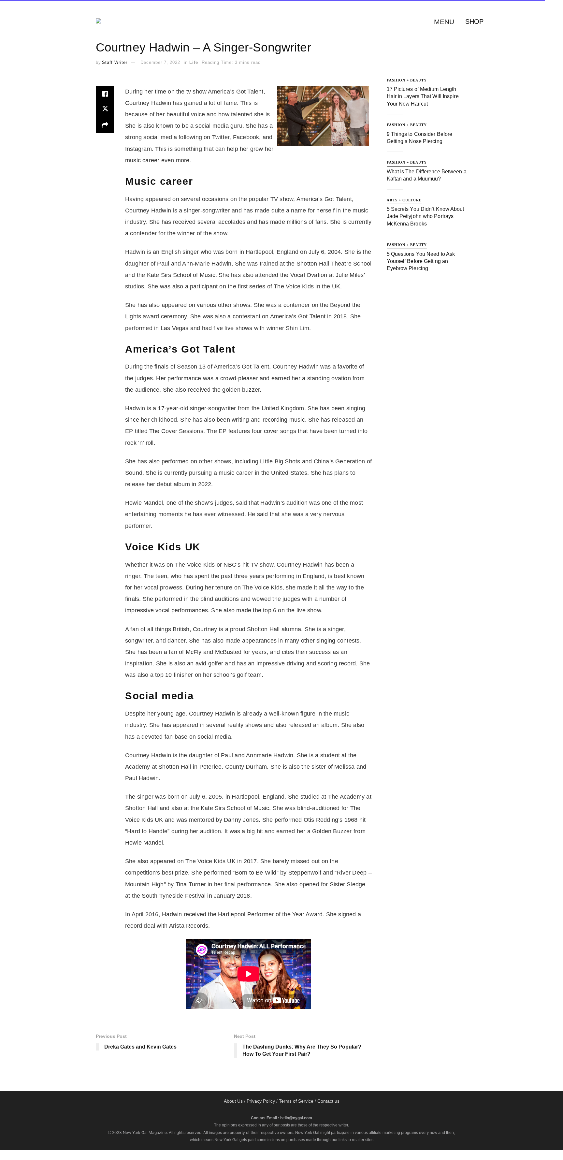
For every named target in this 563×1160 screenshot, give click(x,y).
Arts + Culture (404, 200)
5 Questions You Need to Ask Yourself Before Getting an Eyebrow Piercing (421, 261)
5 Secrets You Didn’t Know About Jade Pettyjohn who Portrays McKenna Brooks (425, 216)
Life (193, 62)
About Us (233, 1101)
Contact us (328, 1101)
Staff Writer (114, 62)
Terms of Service (296, 1101)
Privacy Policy (261, 1101)
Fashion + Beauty (407, 80)
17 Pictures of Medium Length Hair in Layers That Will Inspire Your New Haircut (423, 96)
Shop (474, 21)
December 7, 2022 (160, 62)
